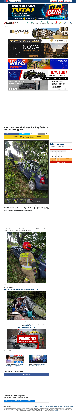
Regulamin (52, 406)
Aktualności (17, 1)
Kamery (70, 23)
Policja (56, 23)
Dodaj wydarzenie (68, 1)
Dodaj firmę (61, 1)
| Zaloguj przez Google (30, 400)
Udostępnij (27, 374)
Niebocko (7, 403)
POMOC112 (11, 403)
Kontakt (71, 406)
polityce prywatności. (56, 410)
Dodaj (27, 23)
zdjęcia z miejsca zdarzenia (33, 403)
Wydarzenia (61, 23)
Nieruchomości (41, 23)
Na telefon (47, 23)
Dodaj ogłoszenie (53, 1)
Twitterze (25, 133)
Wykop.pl (34, 133)
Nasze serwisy (66, 406)
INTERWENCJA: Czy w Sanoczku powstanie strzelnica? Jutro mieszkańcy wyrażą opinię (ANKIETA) (14, 365)
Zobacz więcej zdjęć (37, 200)
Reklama (11, 1)
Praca (37, 23)
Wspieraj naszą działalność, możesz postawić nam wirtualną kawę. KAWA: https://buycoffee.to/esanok (27, 137)
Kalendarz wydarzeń (57, 144)
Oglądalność (56, 406)
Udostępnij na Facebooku (12, 133)
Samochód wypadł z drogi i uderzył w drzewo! (20, 403)
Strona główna (36, 406)
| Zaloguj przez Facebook (18, 400)
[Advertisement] (38, 98)
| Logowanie (8, 400)
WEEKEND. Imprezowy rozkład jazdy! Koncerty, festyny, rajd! (37, 365)
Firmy (52, 23)
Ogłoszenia (32, 23)
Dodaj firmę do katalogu (44, 406)
